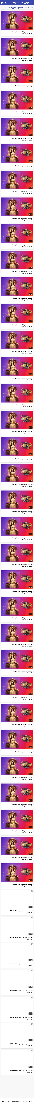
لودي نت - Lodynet (20, 2)
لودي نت (30, 1101)
